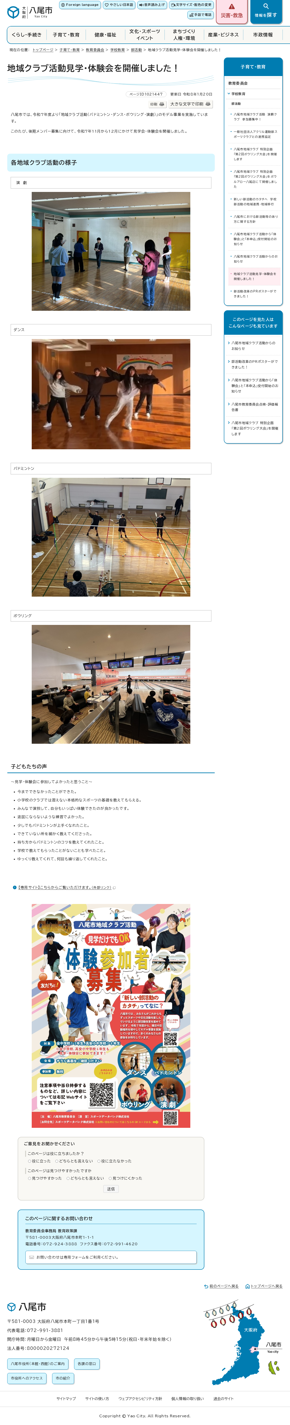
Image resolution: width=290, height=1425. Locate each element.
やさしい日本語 (121, 4)
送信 (111, 1189)
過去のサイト (223, 1399)
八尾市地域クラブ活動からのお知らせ (256, 259)
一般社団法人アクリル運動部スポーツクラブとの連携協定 (256, 134)
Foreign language (82, 4)
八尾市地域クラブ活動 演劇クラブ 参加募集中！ (255, 117)
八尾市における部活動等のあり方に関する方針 (256, 219)
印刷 (153, 104)
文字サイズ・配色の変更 (194, 4)
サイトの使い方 (97, 1399)
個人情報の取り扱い (188, 1399)
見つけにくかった (128, 1178)
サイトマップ (66, 1399)
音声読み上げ (154, 4)
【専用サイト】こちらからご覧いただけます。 (65, 887)
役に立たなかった (116, 1161)
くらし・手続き (27, 35)
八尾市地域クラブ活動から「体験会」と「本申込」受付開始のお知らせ (255, 239)
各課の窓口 (87, 1363)
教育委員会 (95, 50)
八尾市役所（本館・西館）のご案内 (38, 1363)
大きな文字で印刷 (186, 104)
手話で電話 (203, 14)
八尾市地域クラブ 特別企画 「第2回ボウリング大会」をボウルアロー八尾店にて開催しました (255, 179)
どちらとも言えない (76, 1161)
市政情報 (263, 35)
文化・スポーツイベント (144, 34)
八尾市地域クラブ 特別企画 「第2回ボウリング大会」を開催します (255, 154)
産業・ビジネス (223, 35)
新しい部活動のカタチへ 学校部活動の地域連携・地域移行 (255, 202)
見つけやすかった (47, 1178)
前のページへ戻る (224, 1286)
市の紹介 (63, 1378)
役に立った (41, 1161)
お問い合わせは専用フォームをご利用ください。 (77, 1257)
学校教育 (117, 50)
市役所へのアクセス (27, 1378)
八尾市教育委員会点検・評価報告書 (255, 407)
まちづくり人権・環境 (184, 34)
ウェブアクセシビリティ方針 (140, 1399)
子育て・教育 (66, 35)
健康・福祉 (106, 35)
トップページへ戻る (267, 1286)
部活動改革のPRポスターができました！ (255, 294)
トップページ (43, 50)
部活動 (136, 50)
